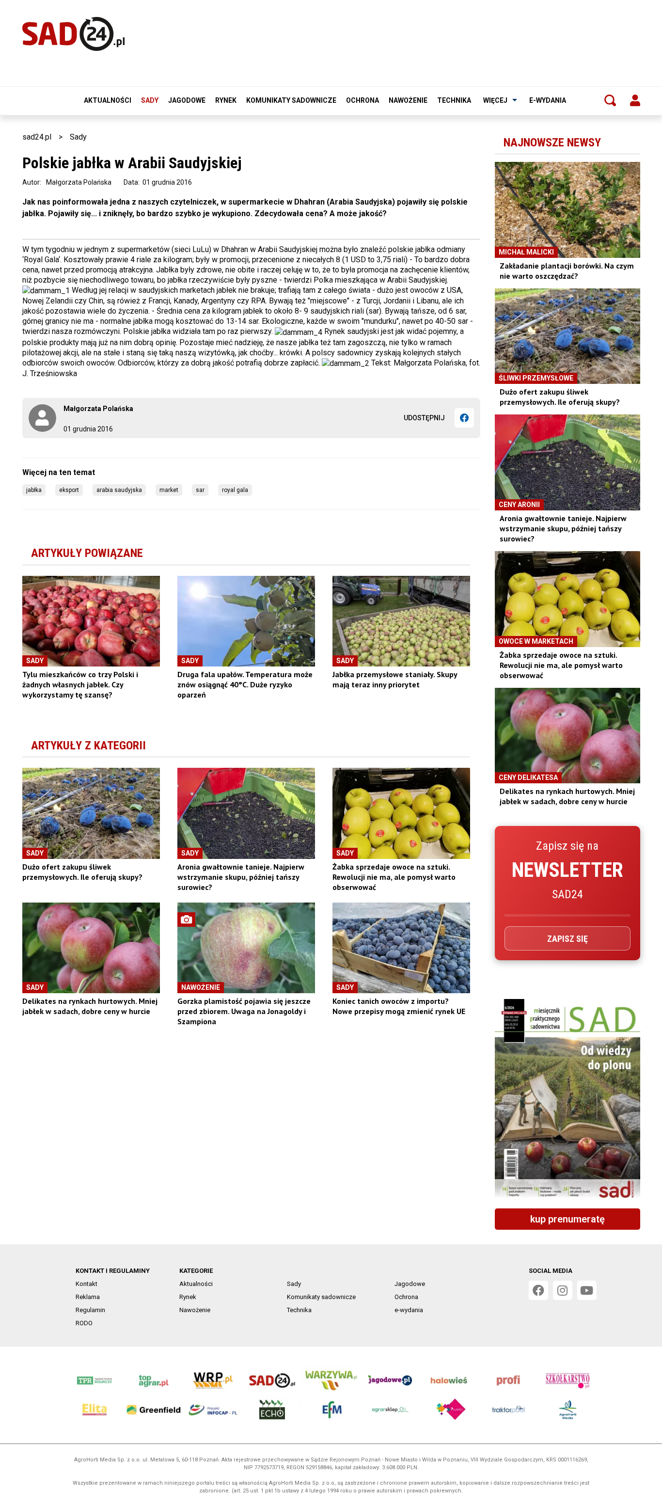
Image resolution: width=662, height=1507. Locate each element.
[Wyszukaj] (610, 100)
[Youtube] (587, 1290)
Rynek (225, 100)
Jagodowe (186, 100)
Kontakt (86, 1283)
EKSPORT (69, 490)
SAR (200, 490)
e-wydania (547, 100)
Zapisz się (567, 939)
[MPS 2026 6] (567, 1100)
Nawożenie (408, 100)
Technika (454, 100)
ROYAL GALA (235, 490)
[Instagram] (562, 1290)
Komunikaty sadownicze (291, 100)
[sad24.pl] (73, 34)
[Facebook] (464, 418)
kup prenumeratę (567, 1219)
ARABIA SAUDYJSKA (119, 490)
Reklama (88, 1297)
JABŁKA (34, 490)
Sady (149, 100)
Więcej (495, 100)
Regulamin (90, 1310)
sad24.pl (36, 137)
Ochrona (362, 100)
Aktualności (107, 100)
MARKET (168, 490)
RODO (84, 1323)
